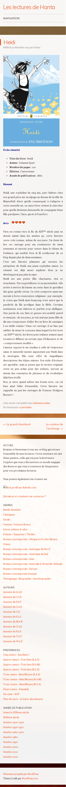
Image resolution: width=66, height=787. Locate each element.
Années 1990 (10, 742)
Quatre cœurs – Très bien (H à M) (21, 664)
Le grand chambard (16, 424)
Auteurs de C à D (12, 597)
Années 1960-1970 (13, 732)
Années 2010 (10, 751)
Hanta (37, 47)
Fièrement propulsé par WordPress (20, 773)
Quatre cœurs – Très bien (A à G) (21, 659)
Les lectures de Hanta (29, 7)
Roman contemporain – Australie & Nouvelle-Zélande (32, 563)
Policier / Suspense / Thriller (19, 534)
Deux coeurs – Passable (16, 689)
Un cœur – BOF (11, 694)
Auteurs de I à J (11, 611)
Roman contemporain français (20, 573)
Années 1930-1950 (13, 727)
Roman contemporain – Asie (18, 559)
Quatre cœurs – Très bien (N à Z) (21, 669)
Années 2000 (10, 746)
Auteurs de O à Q (12, 626)
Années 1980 (10, 737)
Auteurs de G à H (12, 606)
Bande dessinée (12, 509)
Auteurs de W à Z (13, 641)
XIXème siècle (11, 717)
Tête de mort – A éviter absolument (23, 699)
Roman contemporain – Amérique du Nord (26, 549)
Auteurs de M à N (13, 621)
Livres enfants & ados (15, 529)
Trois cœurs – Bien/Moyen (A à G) (21, 674)
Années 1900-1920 (13, 722)
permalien (26, 407)
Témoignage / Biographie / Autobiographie (27, 578)
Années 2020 (10, 756)
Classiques (9, 514)
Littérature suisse (41, 402)
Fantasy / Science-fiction (16, 524)
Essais (6, 519)
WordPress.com (30, 778)
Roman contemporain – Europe (20, 568)
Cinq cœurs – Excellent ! (16, 654)
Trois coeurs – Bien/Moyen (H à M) (22, 679)
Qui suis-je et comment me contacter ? (24, 496)
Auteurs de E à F (12, 601)
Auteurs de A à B (12, 592)
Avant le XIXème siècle (16, 712)
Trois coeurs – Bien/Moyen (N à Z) (22, 684)
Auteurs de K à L (12, 616)
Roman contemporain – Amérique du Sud (25, 554)
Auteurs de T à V (12, 636)
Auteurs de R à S (12, 631)
